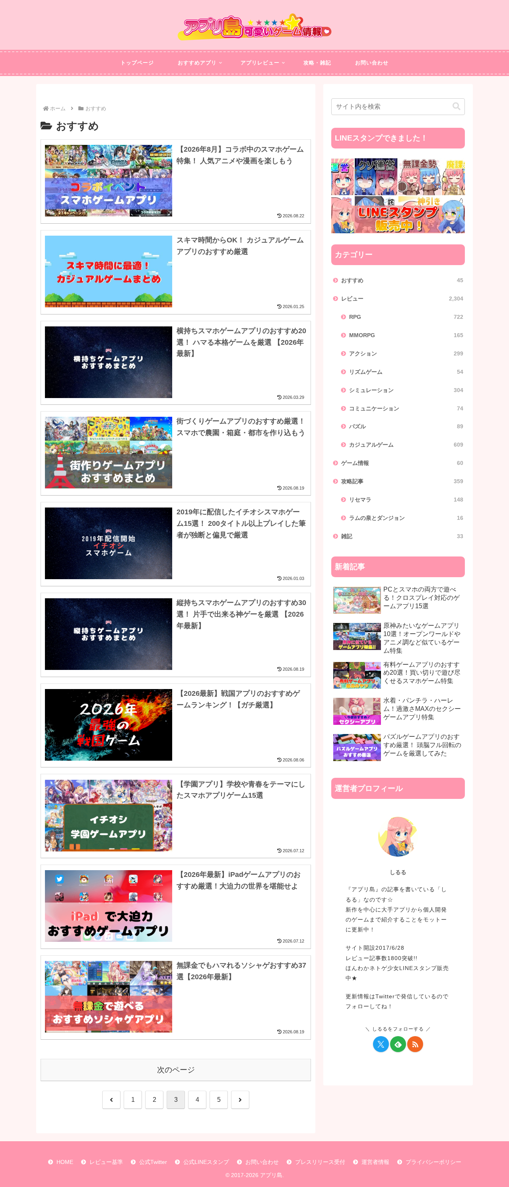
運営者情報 (375, 1162)
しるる (398, 872)
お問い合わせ (262, 1162)
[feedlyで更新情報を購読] (398, 1044)
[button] (456, 106)
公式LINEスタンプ (206, 1162)
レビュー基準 (106, 1162)
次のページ (176, 1070)
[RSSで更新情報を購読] (415, 1044)
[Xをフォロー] (381, 1044)
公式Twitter (153, 1162)
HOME (64, 1162)
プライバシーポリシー (433, 1162)
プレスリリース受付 (320, 1162)
